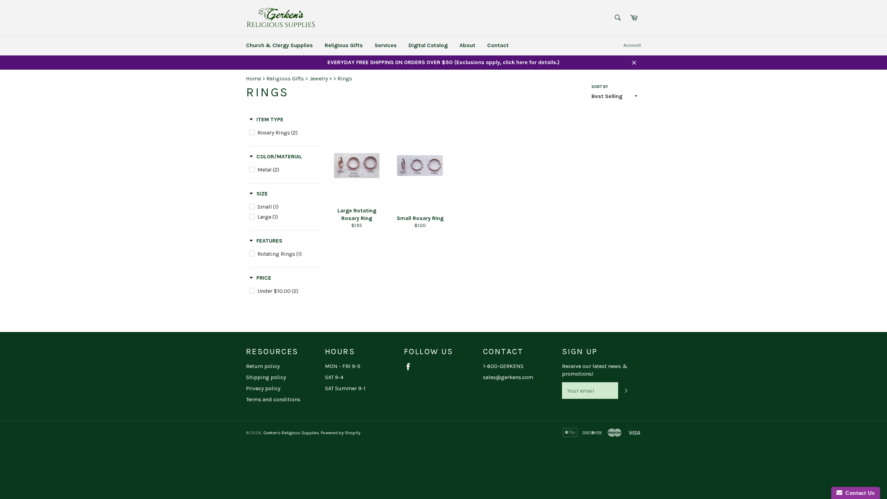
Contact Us (858, 493)
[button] (266, 119)
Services (386, 45)
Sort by (599, 86)
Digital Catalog (428, 45)
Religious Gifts (344, 45)
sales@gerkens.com (508, 377)
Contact (498, 45)
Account (632, 45)
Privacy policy (263, 388)
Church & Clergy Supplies (279, 45)
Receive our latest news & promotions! (594, 370)
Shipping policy (266, 377)
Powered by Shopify (340, 432)
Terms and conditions (273, 399)
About (467, 45)
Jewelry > (320, 78)
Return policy (263, 366)
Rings (344, 78)
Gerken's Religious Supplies (291, 432)
